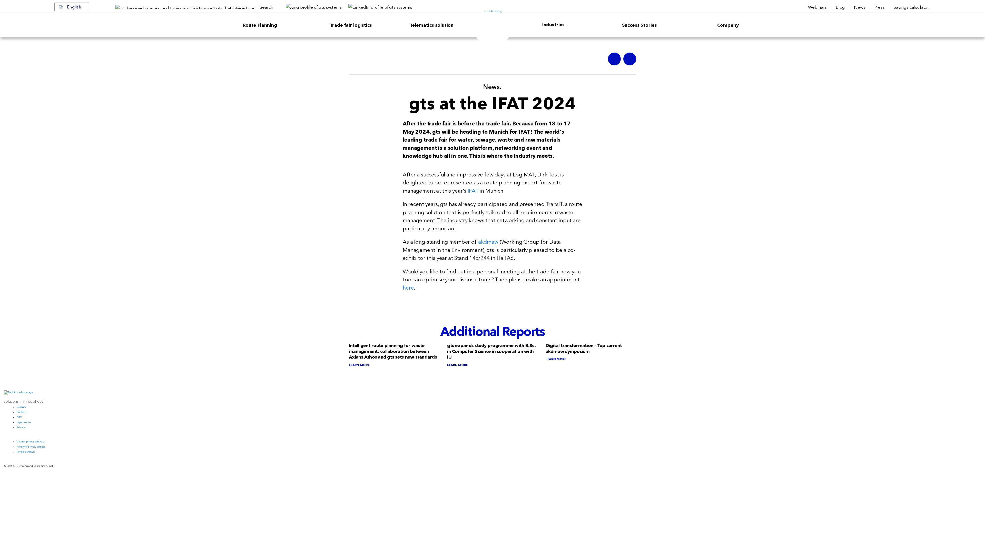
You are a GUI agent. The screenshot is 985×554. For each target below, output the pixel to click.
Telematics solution (432, 25)
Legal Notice (24, 422)
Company (728, 25)
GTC (19, 417)
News (859, 6)
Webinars (817, 6)
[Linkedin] (629, 59)
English (74, 6)
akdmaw (488, 242)
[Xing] (614, 59)
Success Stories (639, 25)
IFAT (473, 190)
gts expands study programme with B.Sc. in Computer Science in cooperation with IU (491, 351)
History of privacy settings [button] (31, 446)
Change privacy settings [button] (30, 441)
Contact (21, 412)
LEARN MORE (359, 365)
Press (879, 6)
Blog (840, 6)
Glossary (21, 407)
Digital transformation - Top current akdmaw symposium (584, 348)
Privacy (21, 427)
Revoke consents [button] (26, 451)
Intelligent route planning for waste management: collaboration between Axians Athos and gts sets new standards (393, 351)
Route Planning (260, 25)
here (408, 287)
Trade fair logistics (351, 25)
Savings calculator (911, 6)
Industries (553, 24)
